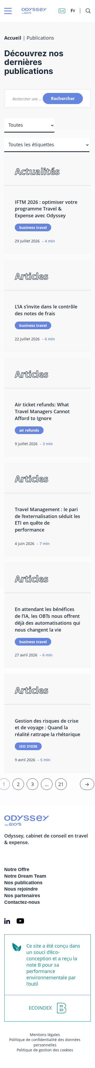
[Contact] (62, 11)
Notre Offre (16, 869)
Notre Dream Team (25, 876)
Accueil (12, 38)
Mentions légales (45, 1034)
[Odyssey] (24, 11)
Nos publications (23, 882)
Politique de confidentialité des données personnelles (44, 1042)
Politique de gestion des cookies (45, 1049)
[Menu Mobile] (8, 11)
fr (73, 10)
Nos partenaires (22, 895)
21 (61, 784)
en (73, 5)
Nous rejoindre (21, 889)
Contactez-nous (22, 902)
